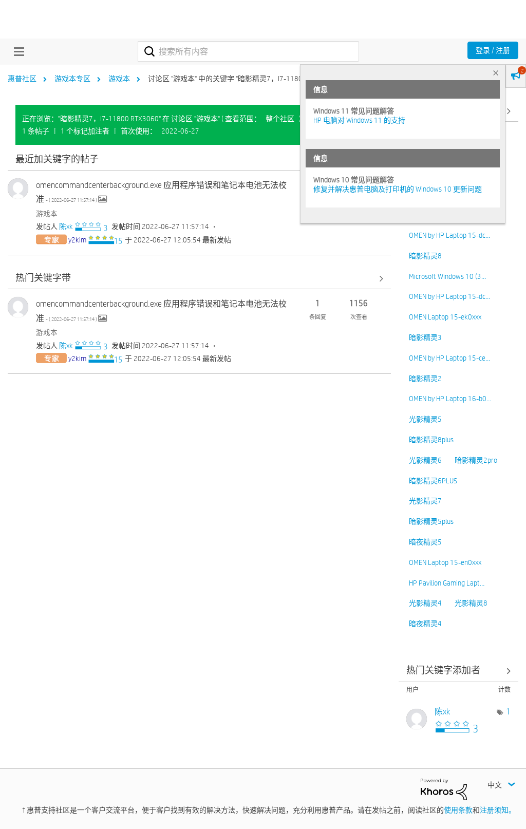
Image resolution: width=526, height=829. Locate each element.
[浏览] (16, 51)
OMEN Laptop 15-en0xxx (445, 562)
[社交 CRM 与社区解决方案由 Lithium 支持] (444, 788)
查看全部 (199, 159)
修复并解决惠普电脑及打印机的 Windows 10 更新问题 (397, 189)
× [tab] (496, 72)
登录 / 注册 (493, 50)
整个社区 (280, 118)
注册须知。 (498, 810)
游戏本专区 (72, 78)
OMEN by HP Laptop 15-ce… (449, 358)
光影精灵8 (471, 603)
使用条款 (458, 810)
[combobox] (248, 51)
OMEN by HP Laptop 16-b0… (450, 398)
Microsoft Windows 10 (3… (447, 276)
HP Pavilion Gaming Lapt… (446, 583)
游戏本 (119, 78)
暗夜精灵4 (425, 623)
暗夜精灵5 (425, 542)
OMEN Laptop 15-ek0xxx (445, 317)
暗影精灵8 (425, 255)
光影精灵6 (425, 460)
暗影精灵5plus (431, 521)
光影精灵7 (425, 500)
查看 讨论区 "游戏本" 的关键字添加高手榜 (459, 671)
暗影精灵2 (425, 378)
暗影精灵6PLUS (433, 480)
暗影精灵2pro (476, 460)
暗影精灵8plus (431, 439)
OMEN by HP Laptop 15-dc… (449, 235)
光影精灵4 (425, 603)
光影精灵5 (425, 419)
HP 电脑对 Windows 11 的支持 (359, 120)
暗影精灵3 (425, 337)
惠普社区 (22, 78)
